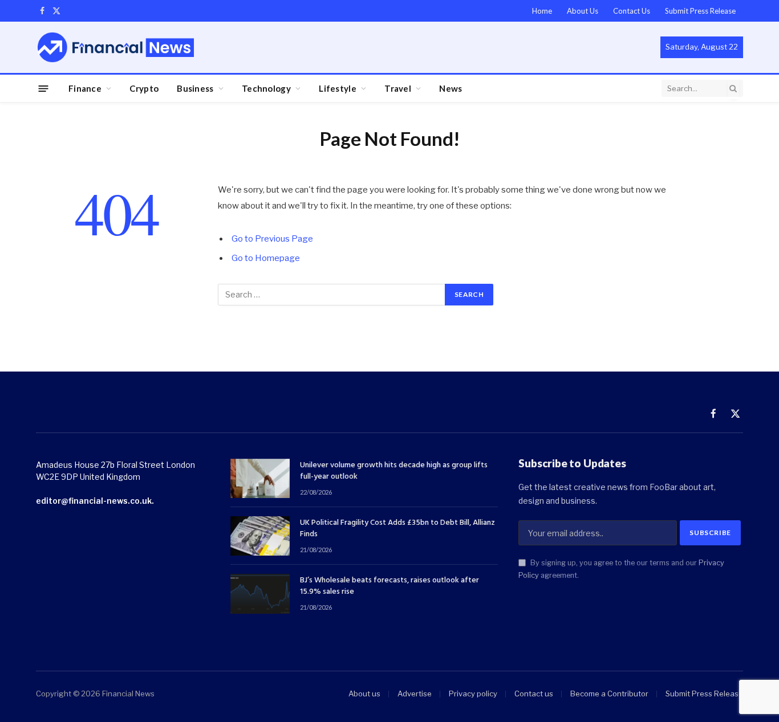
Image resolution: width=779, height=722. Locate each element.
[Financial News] (116, 47)
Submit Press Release (700, 10)
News (450, 88)
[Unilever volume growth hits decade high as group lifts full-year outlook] (260, 478)
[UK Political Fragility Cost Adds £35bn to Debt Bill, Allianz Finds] (260, 536)
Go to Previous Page (272, 239)
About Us (582, 10)
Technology (266, 88)
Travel (397, 88)
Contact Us (631, 10)
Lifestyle (337, 88)
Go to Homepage (266, 258)
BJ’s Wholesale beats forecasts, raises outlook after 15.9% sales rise (389, 586)
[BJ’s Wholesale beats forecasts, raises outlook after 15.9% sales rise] (260, 593)
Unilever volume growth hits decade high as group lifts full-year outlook (394, 471)
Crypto (144, 88)
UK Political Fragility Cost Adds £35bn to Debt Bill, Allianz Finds (397, 528)
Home (542, 10)
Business (195, 88)
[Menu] (43, 88)
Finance (85, 88)
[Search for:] (332, 294)
